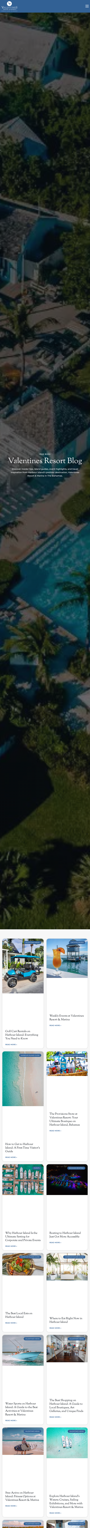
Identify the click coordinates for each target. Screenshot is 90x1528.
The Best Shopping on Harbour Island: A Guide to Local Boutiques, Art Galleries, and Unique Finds (66, 1405)
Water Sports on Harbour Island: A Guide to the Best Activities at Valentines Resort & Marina (21, 1409)
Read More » (11, 1044)
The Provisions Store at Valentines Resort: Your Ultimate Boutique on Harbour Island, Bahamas (64, 1119)
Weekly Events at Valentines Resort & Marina (66, 1017)
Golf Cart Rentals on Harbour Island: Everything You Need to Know (21, 1035)
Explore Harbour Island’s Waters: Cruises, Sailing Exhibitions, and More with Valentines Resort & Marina (66, 1501)
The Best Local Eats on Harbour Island (18, 1315)
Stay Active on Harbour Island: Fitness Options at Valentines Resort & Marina (22, 1496)
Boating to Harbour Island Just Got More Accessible (65, 1235)
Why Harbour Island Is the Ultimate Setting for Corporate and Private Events (23, 1236)
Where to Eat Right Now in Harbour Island (65, 1320)
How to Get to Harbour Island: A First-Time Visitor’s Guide (22, 1147)
